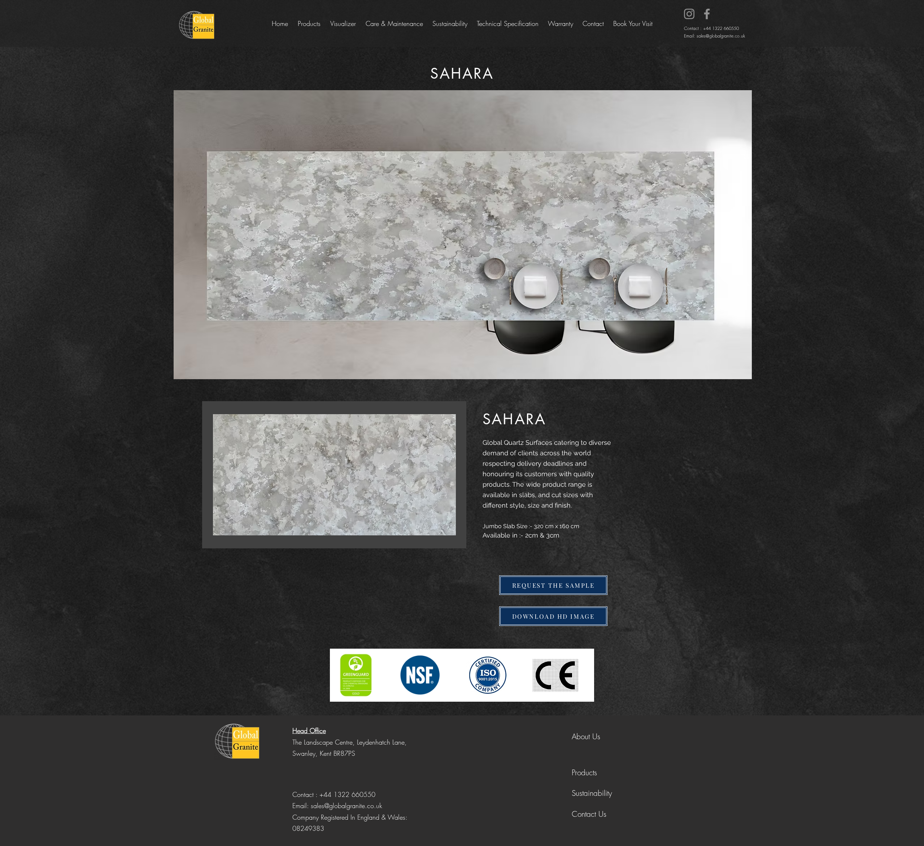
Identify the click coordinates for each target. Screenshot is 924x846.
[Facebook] (707, 14)
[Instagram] (689, 14)
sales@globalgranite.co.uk (721, 36)
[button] (553, 585)
